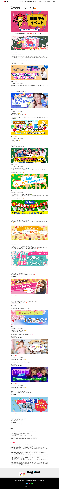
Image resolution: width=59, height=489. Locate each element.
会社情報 (16, 480)
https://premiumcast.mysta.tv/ (16, 303)
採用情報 (19, 480)
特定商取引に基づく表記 (41, 480)
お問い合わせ (34, 480)
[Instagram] (29, 483)
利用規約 (23, 480)
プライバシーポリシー (29, 480)
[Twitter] (27, 483)
